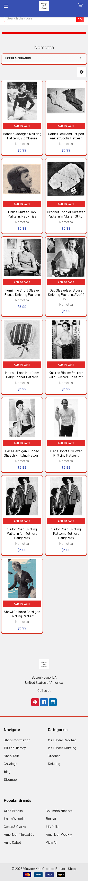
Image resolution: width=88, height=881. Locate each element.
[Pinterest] (35, 702)
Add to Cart (22, 125)
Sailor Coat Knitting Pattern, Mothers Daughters (66, 533)
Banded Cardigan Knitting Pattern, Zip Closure (22, 136)
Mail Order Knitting (62, 748)
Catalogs (10, 763)
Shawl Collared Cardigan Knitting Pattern (22, 614)
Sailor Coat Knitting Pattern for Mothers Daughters (22, 533)
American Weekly (59, 834)
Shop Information (17, 740)
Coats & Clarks (15, 826)
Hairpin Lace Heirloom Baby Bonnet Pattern (22, 374)
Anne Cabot (12, 842)
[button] (82, 72)
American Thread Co (19, 834)
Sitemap (10, 779)
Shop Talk (11, 756)
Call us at (44, 690)
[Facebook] (44, 702)
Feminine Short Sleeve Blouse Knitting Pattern (22, 292)
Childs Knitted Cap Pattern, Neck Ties (22, 214)
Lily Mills (52, 826)
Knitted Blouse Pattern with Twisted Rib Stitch (66, 374)
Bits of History (15, 748)
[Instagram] (53, 702)
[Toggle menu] (5, 5)
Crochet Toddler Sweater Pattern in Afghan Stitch (66, 214)
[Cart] (81, 5)
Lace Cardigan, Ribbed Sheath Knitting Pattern (22, 453)
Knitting (54, 763)
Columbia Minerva (59, 811)
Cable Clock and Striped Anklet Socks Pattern (66, 136)
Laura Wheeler (15, 818)
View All (51, 842)
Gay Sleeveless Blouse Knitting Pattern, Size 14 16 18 (66, 294)
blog (7, 771)
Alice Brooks (13, 811)
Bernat (51, 818)
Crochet (54, 756)
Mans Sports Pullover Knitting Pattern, (66, 453)
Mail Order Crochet (62, 740)
